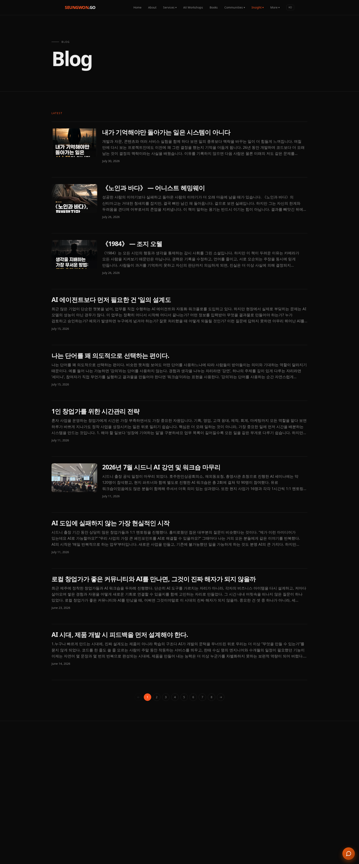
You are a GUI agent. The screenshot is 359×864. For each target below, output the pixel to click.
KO (290, 7)
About (152, 7)
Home (137, 7)
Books (214, 7)
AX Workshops (193, 7)
